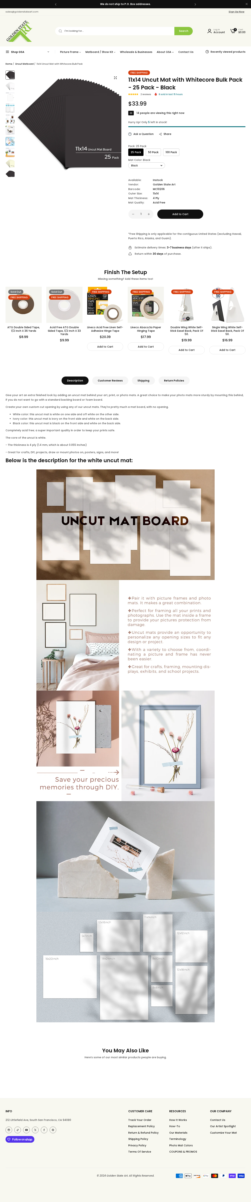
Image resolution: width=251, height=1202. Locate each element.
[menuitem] (70, 52)
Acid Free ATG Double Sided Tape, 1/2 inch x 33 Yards (64, 331)
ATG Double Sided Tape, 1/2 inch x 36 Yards (23, 329)
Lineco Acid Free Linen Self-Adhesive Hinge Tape (105, 329)
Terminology (177, 1139)
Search (183, 31)
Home (9, 63)
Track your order (139, 1120)
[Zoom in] (115, 77)
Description (75, 380)
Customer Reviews (110, 380)
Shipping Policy (138, 1139)
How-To (174, 1126)
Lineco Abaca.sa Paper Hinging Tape (145, 329)
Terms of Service (139, 1152)
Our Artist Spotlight (223, 1126)
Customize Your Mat (223, 1133)
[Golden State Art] (19, 31)
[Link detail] (9, 1130)
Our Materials (178, 1133)
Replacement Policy (141, 1126)
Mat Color (139, 160)
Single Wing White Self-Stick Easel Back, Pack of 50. (227, 331)
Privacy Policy (137, 1145)
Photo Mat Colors (181, 1145)
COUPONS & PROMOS (183, 1152)
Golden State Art (164, 184)
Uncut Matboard (24, 63)
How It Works (178, 1120)
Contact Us (217, 1120)
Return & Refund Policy (143, 1133)
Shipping (143, 380)
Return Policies (174, 380)
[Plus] (149, 214)
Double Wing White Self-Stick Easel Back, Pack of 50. (186, 331)
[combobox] (124, 31)
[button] (55, 4)
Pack (137, 146)
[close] (246, 4)
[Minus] (133, 214)
